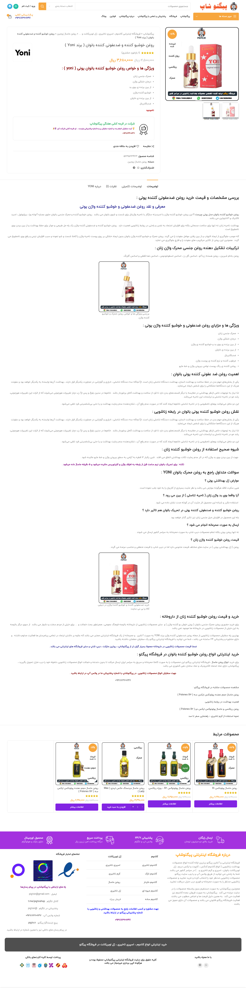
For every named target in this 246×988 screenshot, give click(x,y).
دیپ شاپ (95, 646)
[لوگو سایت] (218, 6)
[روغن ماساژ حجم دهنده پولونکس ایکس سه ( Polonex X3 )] (76, 763)
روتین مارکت (109, 646)
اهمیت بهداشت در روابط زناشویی (222, 701)
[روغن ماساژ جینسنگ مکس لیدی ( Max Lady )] (123, 763)
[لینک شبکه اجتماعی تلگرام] (9, 6)
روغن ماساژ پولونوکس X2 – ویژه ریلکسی (169, 788)
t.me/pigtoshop (36, 901)
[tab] (152, 185)
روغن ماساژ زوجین (66, 34)
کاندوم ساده (151, 899)
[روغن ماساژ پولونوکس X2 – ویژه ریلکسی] (169, 763)
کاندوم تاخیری (150, 865)
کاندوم (154, 856)
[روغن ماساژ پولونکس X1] (215, 763)
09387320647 (33, 915)
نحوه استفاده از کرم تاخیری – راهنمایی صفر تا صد (214, 716)
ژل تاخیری (115, 890)
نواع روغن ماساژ (220, 662)
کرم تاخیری (115, 873)
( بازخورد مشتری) (131, 52)
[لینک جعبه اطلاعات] (24, 16)
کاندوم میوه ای (150, 890)
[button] (123, 807)
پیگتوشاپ (148, 34)
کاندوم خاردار (151, 882)
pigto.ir (32, 922)
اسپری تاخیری (113, 865)
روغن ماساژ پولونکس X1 (224, 788)
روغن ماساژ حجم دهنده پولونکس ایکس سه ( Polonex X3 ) (208, 694)
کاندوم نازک (151, 873)
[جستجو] (42, 6)
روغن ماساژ (114, 882)
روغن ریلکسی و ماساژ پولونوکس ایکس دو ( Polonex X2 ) (209, 709)
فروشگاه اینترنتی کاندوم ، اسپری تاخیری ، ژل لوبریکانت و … (109, 34)
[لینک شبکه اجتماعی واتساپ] (15, 6)
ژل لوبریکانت (114, 856)
